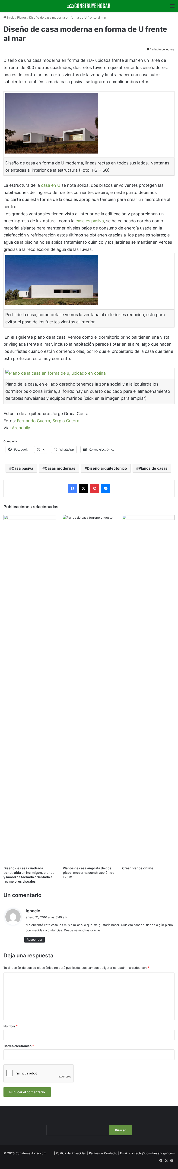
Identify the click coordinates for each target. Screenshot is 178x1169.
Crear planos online (137, 868)
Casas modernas (60, 468)
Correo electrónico (18, 1046)
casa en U (51, 185)
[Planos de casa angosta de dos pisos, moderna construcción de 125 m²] (89, 689)
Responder (34, 939)
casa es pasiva (90, 220)
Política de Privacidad (71, 1153)
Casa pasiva (22, 468)
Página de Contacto (103, 1153)
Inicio (10, 17)
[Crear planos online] (148, 689)
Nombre (10, 1026)
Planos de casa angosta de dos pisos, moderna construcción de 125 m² (88, 872)
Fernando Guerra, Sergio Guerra (48, 420)
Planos (22, 17)
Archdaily (21, 427)
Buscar (120, 1130)
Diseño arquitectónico (107, 468)
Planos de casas (153, 468)
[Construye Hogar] (89, 5)
